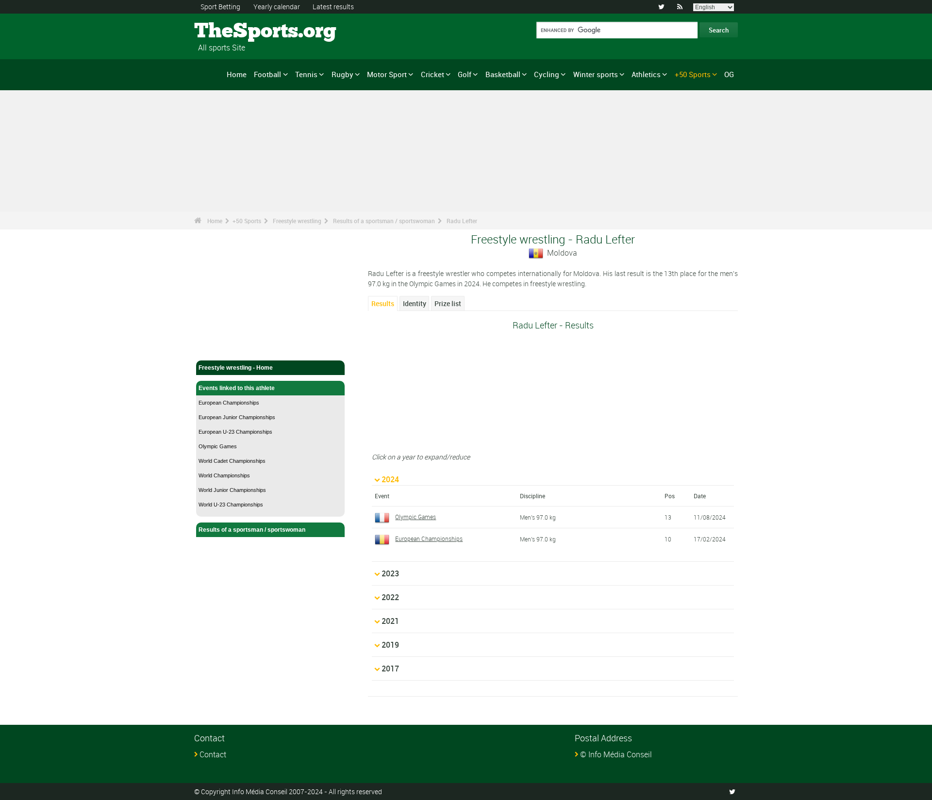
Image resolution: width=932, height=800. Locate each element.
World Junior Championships (232, 490)
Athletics (646, 74)
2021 (390, 621)
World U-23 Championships (231, 504)
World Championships (224, 475)
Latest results (333, 6)
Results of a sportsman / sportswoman (384, 221)
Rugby (342, 74)
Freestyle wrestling (297, 221)
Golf (464, 74)
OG (729, 74)
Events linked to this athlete (237, 388)
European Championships (229, 403)
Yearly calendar (276, 6)
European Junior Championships (237, 417)
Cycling (546, 74)
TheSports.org (230, 31)
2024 (390, 479)
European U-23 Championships (235, 432)
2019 (390, 644)
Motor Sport (387, 74)
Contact (213, 754)
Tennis (306, 74)
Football (267, 74)
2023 (390, 573)
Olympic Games (218, 446)
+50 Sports (693, 74)
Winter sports (595, 74)
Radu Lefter (462, 221)
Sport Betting (220, 6)
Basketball (502, 74)
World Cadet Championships (232, 461)
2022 (390, 597)
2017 (390, 668)
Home (237, 74)
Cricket (432, 74)
